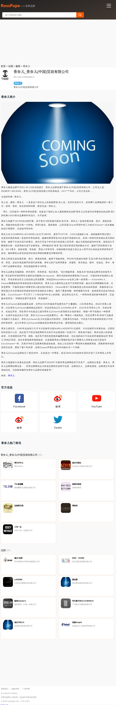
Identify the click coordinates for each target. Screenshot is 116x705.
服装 (18, 66)
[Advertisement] (58, 41)
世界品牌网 (25, 701)
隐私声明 (15, 689)
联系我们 (4, 689)
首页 (3, 66)
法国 (10, 66)
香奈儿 (11, 375)
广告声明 (26, 689)
